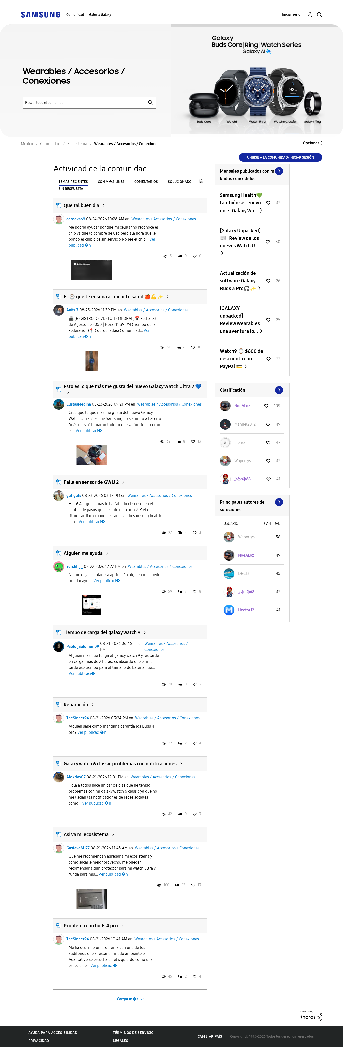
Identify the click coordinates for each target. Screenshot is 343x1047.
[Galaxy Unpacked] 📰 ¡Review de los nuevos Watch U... (240, 238)
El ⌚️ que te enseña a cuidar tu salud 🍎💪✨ (113, 297)
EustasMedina (78, 404)
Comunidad (75, 15)
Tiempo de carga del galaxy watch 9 (102, 632)
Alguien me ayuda (83, 553)
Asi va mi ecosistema (86, 834)
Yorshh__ (74, 566)
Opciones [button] (311, 143)
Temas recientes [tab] (73, 182)
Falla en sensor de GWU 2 (91, 482)
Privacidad (38, 1041)
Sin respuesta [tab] (71, 189)
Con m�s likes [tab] (111, 182)
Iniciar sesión (292, 14)
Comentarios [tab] (146, 182)
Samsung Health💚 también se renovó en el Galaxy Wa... (241, 203)
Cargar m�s (127, 999)
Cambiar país (210, 1036)
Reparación (76, 705)
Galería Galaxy (100, 15)
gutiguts (73, 495)
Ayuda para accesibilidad (52, 1033)
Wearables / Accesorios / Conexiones (163, 219)
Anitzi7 (72, 310)
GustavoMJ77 (78, 848)
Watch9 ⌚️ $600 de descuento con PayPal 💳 (241, 358)
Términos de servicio (133, 1033)
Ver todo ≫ (252, 171)
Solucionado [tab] (180, 182)
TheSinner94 (77, 718)
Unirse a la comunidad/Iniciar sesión (280, 157)
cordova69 (75, 219)
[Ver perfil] (58, 219)
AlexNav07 (76, 777)
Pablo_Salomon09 (82, 646)
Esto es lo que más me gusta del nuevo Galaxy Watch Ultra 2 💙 (132, 386)
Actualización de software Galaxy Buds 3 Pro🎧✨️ (238, 280)
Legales (120, 1041)
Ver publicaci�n (90, 430)
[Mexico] (40, 14)
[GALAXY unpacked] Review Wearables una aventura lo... (240, 319)
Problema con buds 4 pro (91, 926)
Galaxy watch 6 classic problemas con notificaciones (120, 764)
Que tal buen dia (81, 205)
